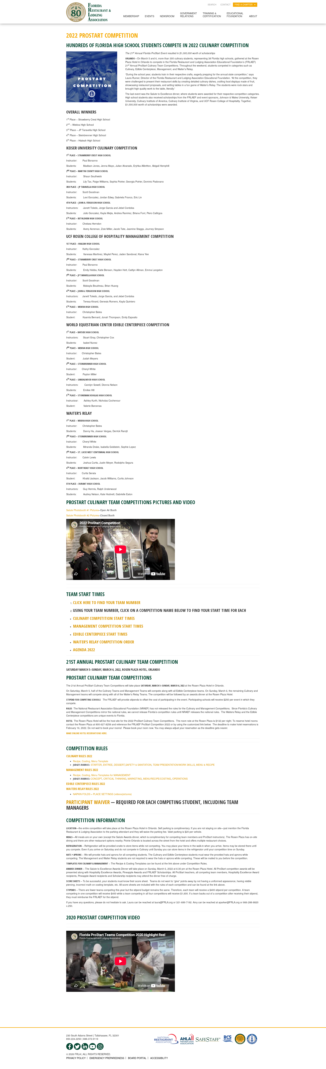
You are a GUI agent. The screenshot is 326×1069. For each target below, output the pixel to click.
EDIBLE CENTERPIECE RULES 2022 (85, 784)
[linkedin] (85, 1046)
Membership (131, 16)
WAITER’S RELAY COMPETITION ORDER (103, 642)
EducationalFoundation (235, 15)
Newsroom (167, 16)
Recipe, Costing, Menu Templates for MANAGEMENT (102, 775)
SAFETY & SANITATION (138, 764)
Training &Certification (212, 15)
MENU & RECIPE (205, 764)
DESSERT (119, 764)
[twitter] (77, 1046)
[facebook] (69, 1046)
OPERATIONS (180, 778)
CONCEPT (96, 778)
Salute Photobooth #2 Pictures (82, 515)
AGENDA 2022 (84, 649)
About (253, 16)
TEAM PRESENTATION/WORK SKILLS (174, 764)
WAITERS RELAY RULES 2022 (82, 789)
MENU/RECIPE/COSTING (157, 778)
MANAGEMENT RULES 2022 (82, 770)
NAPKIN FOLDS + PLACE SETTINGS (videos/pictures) (102, 794)
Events (149, 16)
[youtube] (92, 1046)
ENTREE (108, 764)
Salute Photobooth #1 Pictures (82, 510)
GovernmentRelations (188, 15)
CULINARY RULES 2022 (79, 756)
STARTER (96, 764)
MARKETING (135, 778)
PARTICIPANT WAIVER (88, 802)
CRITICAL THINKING (114, 778)
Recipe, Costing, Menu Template (90, 761)
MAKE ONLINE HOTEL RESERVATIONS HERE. (86, 733)
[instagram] (100, 1046)
